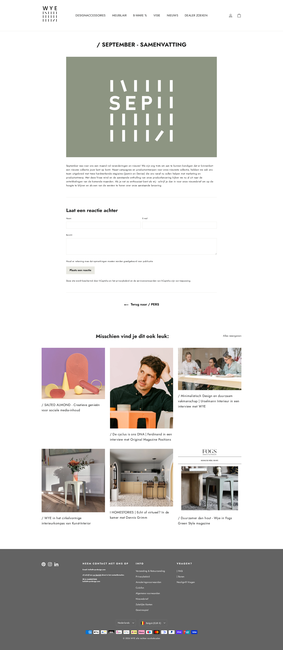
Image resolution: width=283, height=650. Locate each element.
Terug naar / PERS (144, 304)
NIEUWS (172, 15)
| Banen (180, 576)
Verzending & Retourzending (150, 571)
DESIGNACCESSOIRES (90, 15)
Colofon (140, 587)
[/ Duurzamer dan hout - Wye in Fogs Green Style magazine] (209, 480)
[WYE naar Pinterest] (44, 564)
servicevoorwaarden (147, 280)
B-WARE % (140, 15)
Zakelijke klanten (144, 604)
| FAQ (180, 571)
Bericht (69, 235)
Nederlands (124, 622)
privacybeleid (123, 280)
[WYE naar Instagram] (50, 564)
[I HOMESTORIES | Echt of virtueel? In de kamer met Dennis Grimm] (141, 478)
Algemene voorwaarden (148, 593)
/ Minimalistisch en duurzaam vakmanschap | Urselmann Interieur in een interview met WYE (208, 401)
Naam (68, 218)
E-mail (145, 218)
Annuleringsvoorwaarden (148, 582)
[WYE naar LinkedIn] (56, 564)
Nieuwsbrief (142, 598)
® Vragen (186, 582)
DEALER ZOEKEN (196, 15)
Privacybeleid (143, 576)
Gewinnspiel (142, 610)
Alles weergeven (232, 336)
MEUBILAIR (119, 15)
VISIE (156, 15)
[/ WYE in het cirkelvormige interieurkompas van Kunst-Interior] (73, 480)
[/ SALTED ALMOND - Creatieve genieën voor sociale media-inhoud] (73, 373)
